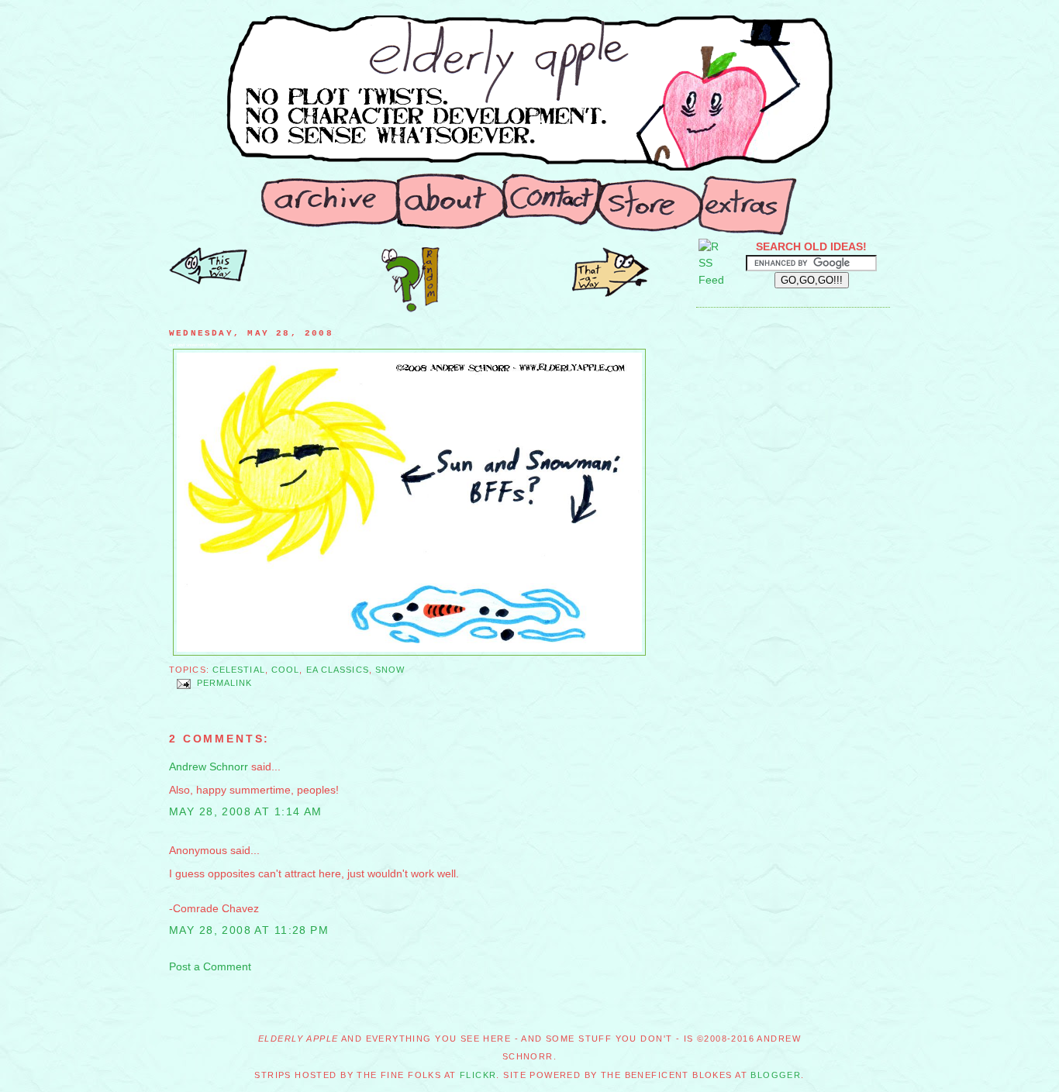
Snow (390, 669)
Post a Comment (210, 966)
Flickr (478, 1075)
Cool (285, 669)
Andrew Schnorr (208, 766)
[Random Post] (410, 308)
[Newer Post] (611, 293)
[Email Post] (183, 683)
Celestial (238, 669)
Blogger (775, 1075)
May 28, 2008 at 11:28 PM (249, 930)
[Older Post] (208, 280)
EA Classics (337, 669)
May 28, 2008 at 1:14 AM (246, 811)
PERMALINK (225, 683)
